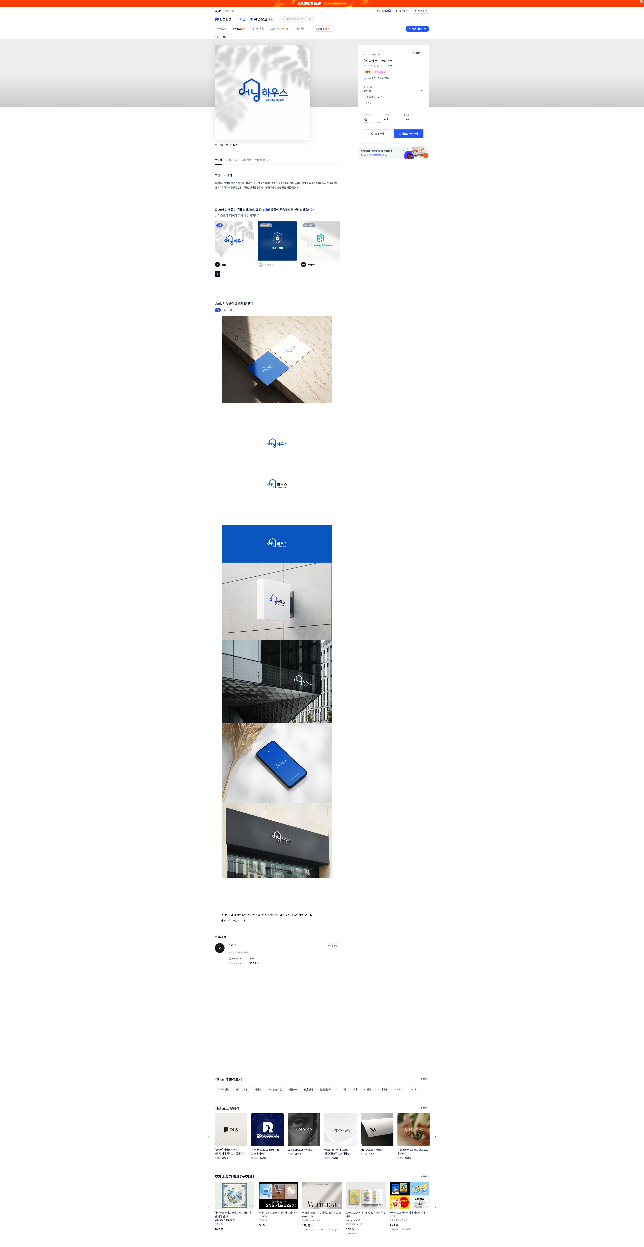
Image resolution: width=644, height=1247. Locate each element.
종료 (216, 36)
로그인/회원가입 (421, 10)
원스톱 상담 (323, 28)
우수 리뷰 (320, 1229)
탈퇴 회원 (269, 264)
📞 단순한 (228, 310)
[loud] (218, 11)
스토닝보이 (382, 78)
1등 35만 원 (370, 97)
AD (641, 2)
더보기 (424, 1078)
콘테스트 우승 (308, 1229)
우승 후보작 (266, 225)
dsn (235, 144)
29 (236, 160)
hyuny (311, 264)
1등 (219, 225)
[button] (393, 89)
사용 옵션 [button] (367, 102)
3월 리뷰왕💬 (332, 1229)
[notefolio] (229, 11)
